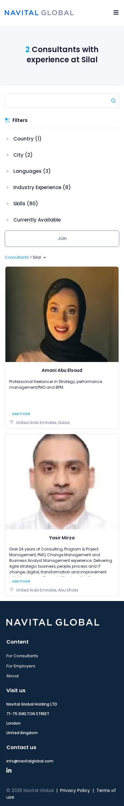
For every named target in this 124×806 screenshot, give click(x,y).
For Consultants (22, 656)
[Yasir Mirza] (62, 481)
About (12, 676)
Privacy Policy (75, 791)
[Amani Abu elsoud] (62, 314)
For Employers (20, 666)
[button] (38, 139)
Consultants (17, 257)
